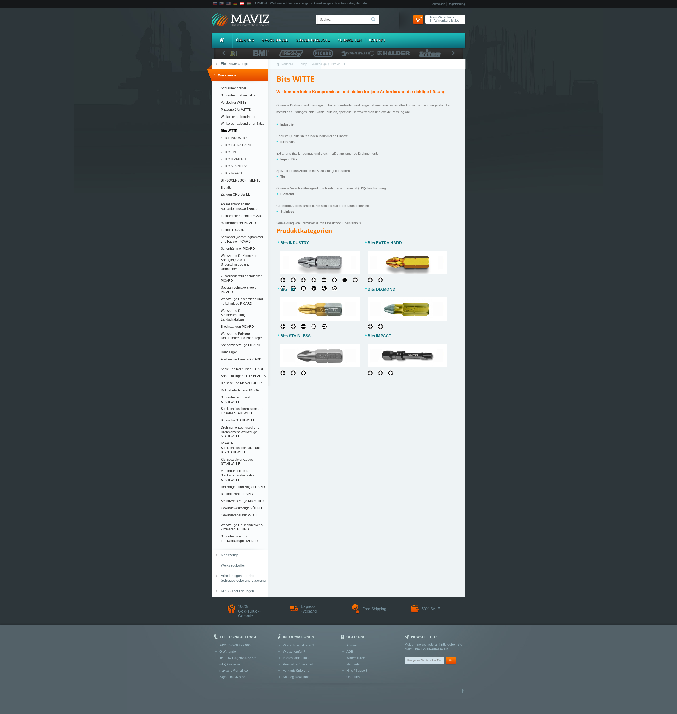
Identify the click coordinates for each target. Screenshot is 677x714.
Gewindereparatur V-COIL (239, 515)
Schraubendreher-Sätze (238, 95)
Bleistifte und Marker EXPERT (242, 383)
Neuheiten (354, 664)
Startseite (287, 64)
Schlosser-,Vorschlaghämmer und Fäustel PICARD (242, 239)
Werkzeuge (227, 75)
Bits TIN (230, 152)
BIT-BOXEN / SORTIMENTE (240, 180)
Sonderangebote (313, 40)
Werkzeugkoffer (233, 565)
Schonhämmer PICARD (238, 249)
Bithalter (227, 187)
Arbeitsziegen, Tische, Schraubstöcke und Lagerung (243, 578)
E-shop (302, 64)
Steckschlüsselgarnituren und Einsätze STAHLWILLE (242, 411)
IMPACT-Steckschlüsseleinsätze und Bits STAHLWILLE (241, 448)
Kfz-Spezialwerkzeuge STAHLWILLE (237, 462)
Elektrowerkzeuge (234, 64)
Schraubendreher (233, 88)
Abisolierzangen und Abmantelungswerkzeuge (239, 206)
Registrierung (456, 4)
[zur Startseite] (240, 20)
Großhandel (275, 40)
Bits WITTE (229, 131)
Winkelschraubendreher (238, 117)
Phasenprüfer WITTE (236, 110)
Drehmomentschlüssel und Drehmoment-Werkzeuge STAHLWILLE (240, 432)
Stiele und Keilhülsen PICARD (242, 369)
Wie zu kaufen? (294, 651)
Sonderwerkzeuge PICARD (240, 345)
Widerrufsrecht (356, 658)
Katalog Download (296, 677)
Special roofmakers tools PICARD (238, 290)
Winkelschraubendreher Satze (242, 124)
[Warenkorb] (418, 19)
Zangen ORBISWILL (235, 194)
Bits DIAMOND (235, 159)
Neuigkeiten (349, 40)
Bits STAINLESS (236, 166)
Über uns (245, 40)
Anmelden (438, 4)
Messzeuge (230, 555)
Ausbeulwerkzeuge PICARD (241, 359)
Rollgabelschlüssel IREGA (240, 390)
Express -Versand (309, 608)
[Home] (222, 40)
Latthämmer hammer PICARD (242, 216)
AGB (349, 651)
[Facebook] (462, 691)
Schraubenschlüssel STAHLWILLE (235, 400)
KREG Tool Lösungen (237, 591)
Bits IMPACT (234, 173)
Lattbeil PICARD (232, 230)
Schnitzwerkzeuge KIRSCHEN (243, 501)
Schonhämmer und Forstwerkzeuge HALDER (239, 539)
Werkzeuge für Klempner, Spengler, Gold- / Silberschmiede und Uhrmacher (239, 262)
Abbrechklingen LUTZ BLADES (243, 376)
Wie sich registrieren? (298, 645)
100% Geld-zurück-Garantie (249, 611)
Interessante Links (296, 658)
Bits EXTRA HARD (238, 145)
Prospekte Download (298, 664)
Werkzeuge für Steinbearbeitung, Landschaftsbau (233, 315)
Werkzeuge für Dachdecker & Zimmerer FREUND (242, 527)
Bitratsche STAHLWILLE (238, 420)
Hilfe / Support (356, 671)
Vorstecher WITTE (233, 102)
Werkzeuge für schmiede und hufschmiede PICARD (242, 301)
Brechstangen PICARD (237, 326)
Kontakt (377, 40)
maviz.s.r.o (237, 677)
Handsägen (229, 352)
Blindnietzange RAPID (237, 494)
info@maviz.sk (229, 664)
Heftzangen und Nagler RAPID (243, 487)
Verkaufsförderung (296, 671)
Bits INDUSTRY (236, 138)
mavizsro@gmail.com (234, 671)
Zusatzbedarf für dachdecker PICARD (241, 278)
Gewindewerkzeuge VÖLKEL (242, 508)
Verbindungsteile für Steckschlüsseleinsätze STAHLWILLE (237, 475)
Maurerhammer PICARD (238, 223)
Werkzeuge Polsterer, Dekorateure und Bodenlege (241, 336)
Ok (450, 660)
